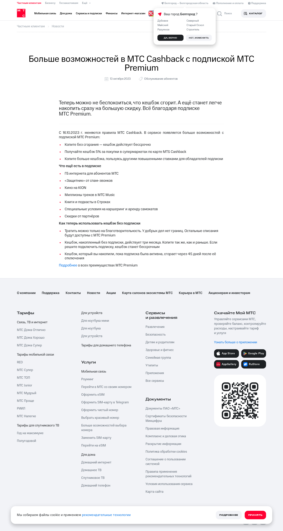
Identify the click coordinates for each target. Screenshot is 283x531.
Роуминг (87, 379)
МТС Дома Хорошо (30, 337)
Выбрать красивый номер (100, 417)
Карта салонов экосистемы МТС (147, 293)
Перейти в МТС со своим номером (106, 387)
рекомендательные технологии (106, 515)
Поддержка (50, 293)
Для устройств (91, 313)
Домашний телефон (95, 485)
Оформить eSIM (93, 394)
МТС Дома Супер (29, 345)
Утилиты (152, 365)
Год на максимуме (30, 433)
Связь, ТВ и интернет (32, 322)
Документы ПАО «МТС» (163, 408)
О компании (26, 293)
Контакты (73, 293)
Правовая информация (162, 428)
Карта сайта (154, 491)
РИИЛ (21, 408)
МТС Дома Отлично (31, 330)
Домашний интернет (96, 462)
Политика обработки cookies (166, 451)
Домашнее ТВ (91, 470)
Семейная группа (158, 357)
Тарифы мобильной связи (35, 354)
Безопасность (156, 334)
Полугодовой (26, 441)
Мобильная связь (93, 371)
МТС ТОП (23, 377)
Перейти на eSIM (93, 445)
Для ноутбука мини (95, 320)
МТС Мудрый (26, 393)
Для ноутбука (91, 328)
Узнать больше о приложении (235, 342)
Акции (111, 293)
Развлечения (155, 327)
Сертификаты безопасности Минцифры (166, 418)
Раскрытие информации (163, 444)
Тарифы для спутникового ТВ (38, 425)
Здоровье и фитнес (160, 350)
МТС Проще (25, 401)
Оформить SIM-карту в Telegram (105, 402)
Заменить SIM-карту (96, 438)
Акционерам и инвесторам (229, 293)
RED (20, 362)
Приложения (155, 373)
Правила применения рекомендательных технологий (168, 474)
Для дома (88, 454)
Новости (93, 293)
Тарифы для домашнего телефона (106, 345)
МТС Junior (24, 385)
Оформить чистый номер (99, 410)
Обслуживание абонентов (161, 79)
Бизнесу (50, 3)
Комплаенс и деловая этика (166, 436)
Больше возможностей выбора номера (103, 427)
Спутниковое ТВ (93, 478)
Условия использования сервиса (169, 484)
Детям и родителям (160, 342)
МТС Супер (25, 370)
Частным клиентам (29, 3)
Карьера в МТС (190, 293)
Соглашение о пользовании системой (166, 461)
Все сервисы (155, 381)
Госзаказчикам (68, 3)
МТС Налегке (26, 416)
